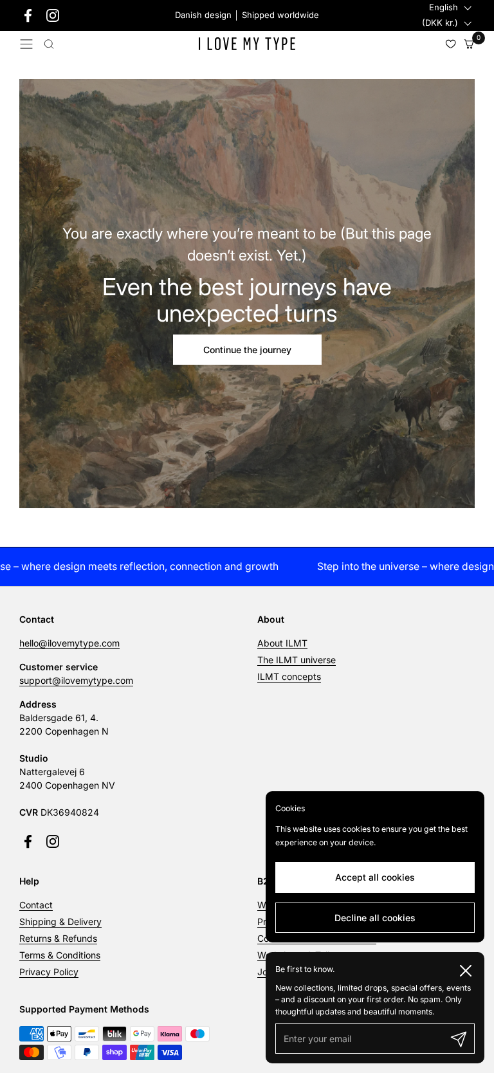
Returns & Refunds (58, 938)
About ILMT (282, 642)
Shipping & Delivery (60, 921)
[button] (49, 44)
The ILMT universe (296, 659)
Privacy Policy (48, 971)
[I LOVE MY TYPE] (247, 43)
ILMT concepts (289, 676)
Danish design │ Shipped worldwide (247, 14)
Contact (36, 904)
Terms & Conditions (59, 954)
